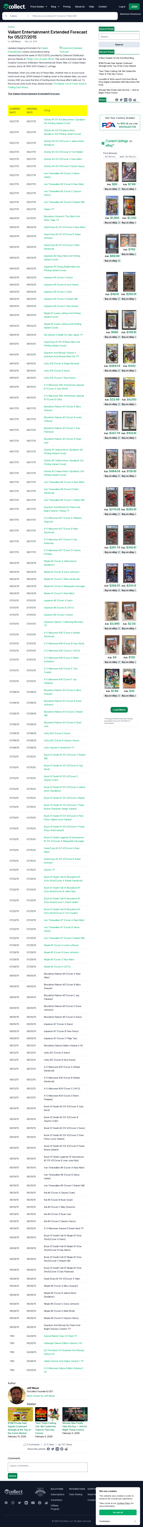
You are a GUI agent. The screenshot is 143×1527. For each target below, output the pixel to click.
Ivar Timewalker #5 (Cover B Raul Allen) (64, 184)
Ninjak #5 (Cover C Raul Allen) (59, 959)
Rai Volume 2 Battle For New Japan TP (63, 334)
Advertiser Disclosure (130, 14)
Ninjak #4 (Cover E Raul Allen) (59, 593)
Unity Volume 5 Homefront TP (59, 747)
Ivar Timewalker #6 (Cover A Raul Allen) (64, 482)
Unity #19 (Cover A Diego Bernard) (61, 363)
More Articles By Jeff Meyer (41, 1395)
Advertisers (56, 1500)
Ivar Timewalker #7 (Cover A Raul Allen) (64, 920)
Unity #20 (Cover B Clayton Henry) (61, 740)
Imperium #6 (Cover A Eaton (58, 600)
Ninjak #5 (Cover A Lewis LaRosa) (61, 945)
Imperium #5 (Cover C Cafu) (58, 291)
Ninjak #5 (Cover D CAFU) (57, 966)
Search (119, 44)
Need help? (93, 1494)
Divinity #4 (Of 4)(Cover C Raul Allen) (63, 159)
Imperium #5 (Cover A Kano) (58, 277)
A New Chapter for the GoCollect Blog (116, 58)
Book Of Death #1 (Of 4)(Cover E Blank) (64, 798)
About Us (80, 6)
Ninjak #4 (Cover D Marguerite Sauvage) (64, 586)
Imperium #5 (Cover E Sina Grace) (61, 306)
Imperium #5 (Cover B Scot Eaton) (61, 284)
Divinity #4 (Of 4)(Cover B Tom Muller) (63, 151)
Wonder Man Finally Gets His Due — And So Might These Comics (74, 1426)
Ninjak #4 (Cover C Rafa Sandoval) (62, 579)
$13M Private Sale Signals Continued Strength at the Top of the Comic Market (19, 1428)
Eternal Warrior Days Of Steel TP (60, 1336)
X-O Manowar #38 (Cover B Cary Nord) (64, 643)
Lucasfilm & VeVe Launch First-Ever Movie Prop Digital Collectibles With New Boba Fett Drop (119, 82)
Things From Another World (40, 59)
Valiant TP (49, 209)
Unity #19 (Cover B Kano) (57, 370)
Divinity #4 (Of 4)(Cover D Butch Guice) (64, 166)
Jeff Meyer (16, 41)
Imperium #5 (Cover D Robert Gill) (61, 298)
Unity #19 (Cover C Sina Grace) (60, 377)
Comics (11, 27)
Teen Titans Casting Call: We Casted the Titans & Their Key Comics (45, 1428)
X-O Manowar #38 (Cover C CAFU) (62, 650)
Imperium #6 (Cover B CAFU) (59, 607)
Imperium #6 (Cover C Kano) (58, 614)
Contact (102, 6)
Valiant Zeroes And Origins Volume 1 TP (64, 1361)
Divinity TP (49, 869)
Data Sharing (75, 1494)
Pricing (67, 6)
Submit (12, 1475)
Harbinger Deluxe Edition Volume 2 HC (63, 1343)
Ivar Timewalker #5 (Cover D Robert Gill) (64, 202)
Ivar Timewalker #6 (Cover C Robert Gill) (64, 500)
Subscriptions (57, 1494)
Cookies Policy (123, 1503)
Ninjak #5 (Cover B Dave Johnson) (61, 952)
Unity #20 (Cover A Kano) (57, 733)
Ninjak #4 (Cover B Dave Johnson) (61, 571)
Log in (122, 6)
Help (91, 6)
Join (134, 6)
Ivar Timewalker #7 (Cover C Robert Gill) (64, 938)
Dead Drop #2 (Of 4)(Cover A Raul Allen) (65, 227)
